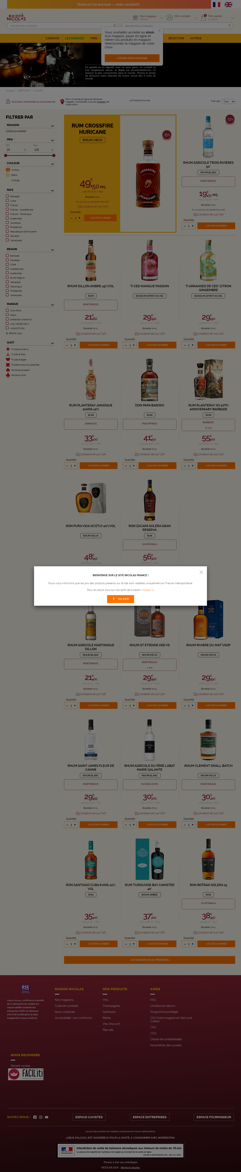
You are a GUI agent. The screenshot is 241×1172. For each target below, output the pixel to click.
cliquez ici (148, 590)
